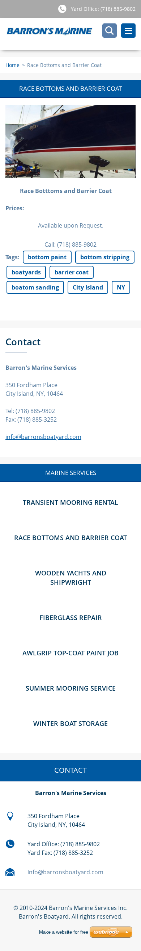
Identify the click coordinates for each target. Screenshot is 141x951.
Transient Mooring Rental (70, 502)
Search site (109, 30)
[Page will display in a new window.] (70, 141)
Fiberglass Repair (70, 617)
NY (121, 287)
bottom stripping (104, 257)
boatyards (26, 272)
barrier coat (72, 272)
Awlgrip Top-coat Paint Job (70, 653)
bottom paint (47, 257)
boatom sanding (35, 287)
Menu (128, 30)
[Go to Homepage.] (73, 34)
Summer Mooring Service (71, 688)
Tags (11, 257)
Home (12, 65)
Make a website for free (63, 932)
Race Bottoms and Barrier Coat (70, 537)
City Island (88, 287)
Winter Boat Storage (70, 723)
